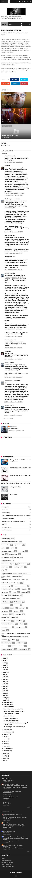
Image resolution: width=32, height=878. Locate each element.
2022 (4, 667)
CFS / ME (4, 524)
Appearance (18, 545)
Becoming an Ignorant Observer (13, 841)
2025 (4, 660)
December (7, 702)
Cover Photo (5, 567)
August (6, 734)
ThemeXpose (19, 872)
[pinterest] (25, 1)
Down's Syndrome (19, 33)
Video (13, 639)
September (8, 732)
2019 (4, 674)
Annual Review (5, 545)
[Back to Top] (16, 876)
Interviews (24, 589)
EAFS (3, 570)
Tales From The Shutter (8, 518)
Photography (5, 507)
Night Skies (22, 608)
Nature (12, 608)
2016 (4, 681)
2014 (4, 686)
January (7, 751)
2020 (4, 672)
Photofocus (7, 823)
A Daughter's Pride (15, 487)
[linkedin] (22, 1)
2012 (4, 691)
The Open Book (20, 627)
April (5, 744)
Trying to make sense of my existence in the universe (16, 515)
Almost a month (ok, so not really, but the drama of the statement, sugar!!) (15, 786)
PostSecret (7, 779)
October (7, 730)
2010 (4, 695)
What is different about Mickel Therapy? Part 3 (15, 483)
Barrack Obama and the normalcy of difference (16, 723)
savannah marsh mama (11, 784)
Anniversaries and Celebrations (10, 541)
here (26, 373)
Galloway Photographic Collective (10, 583)
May (5, 741)
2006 (4, 756)
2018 (4, 677)
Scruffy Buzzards (6, 620)
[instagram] (20, 1)
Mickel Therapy (5, 601)
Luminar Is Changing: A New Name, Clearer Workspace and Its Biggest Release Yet (14, 826)
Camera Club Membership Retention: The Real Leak (14, 818)
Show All (29, 807)
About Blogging (6, 512)
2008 (4, 700)
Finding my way (8, 793)
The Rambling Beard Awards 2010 (20, 475)
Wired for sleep (9, 706)
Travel (3, 630)
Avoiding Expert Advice (11, 718)
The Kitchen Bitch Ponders (12, 791)
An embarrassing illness (11, 721)
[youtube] (30, 1)
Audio (12, 548)
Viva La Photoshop (6, 643)
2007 (4, 754)
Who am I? (4, 646)
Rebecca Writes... (7, 120)
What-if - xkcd (6, 860)
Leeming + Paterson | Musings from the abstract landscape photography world (15, 838)
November (7, 704)
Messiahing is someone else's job (14, 727)
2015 (4, 684)
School (13, 617)
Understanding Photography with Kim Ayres (13, 521)
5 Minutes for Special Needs (14, 56)
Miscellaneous (5, 605)
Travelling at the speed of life (13, 709)
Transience (6, 833)
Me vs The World (9, 716)
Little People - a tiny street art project (13, 845)
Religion (4, 617)
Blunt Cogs (21, 551)
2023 (4, 665)
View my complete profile (16, 430)
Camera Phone (13, 554)
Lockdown (24, 592)
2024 (4, 663)
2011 (4, 693)
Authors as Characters (8, 551)
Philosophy (16, 611)
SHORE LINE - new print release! (12, 848)
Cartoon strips (5, 557)
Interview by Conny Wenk (10, 136)
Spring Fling (19, 620)
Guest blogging (6, 94)
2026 (4, 658)
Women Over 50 (23, 649)
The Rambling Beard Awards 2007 (20, 468)
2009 (4, 698)
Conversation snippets (8, 564)
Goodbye (6, 798)
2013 (4, 688)
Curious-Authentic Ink (10, 797)
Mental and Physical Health (9, 598)
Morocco (17, 605)
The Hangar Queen (11, 199)
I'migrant (6, 802)
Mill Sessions (17, 601)
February (7, 748)
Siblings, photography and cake (14, 711)
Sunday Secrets (8, 780)
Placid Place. (7, 804)
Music (3, 608)
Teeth (21, 624)
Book (3, 554)
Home (4, 24)
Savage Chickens (7, 862)
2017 (4, 679)
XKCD (3, 858)
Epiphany (4, 576)
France (23, 579)
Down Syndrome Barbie (8, 64)
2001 (4, 761)
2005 (4, 758)
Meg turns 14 (13, 495)
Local (14, 592)
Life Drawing (5, 592)
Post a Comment (8, 418)
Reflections (18, 614)
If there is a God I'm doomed (9, 589)
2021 (4, 670)
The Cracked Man (6, 627)
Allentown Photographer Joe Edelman (12, 815)
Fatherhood (5, 579)
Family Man (5, 509)
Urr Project (4, 639)
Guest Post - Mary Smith (9, 104)
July (5, 737)
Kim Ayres (8, 273)
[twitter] (27, 1)
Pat (6, 165)
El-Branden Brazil (9, 831)
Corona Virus (22, 564)
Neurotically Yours (8, 867)
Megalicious (15, 595)
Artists (3, 548)
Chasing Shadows (6, 530)
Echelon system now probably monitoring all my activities (14, 574)
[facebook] (17, 1)
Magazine (4, 595)
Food (14, 579)
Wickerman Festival (18, 646)
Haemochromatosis (20, 586)
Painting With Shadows (11, 16)
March (6, 746)
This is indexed (6, 865)
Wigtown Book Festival (7, 649)
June (6, 739)
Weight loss (20, 643)
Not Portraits (5, 611)
